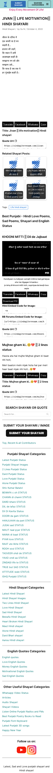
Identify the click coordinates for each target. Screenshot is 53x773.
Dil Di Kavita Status (13, 511)
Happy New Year (11, 730)
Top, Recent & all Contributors (19, 442)
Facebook (20, 124)
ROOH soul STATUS (13, 548)
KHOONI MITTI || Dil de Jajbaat (24, 237)
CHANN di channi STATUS (16, 497)
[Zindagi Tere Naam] (5, 4)
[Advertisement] (26, 98)
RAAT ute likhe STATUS (15, 543)
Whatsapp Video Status (15, 692)
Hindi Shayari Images (14, 598)
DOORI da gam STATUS (15, 515)
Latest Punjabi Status (14, 459)
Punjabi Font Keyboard (14, 720)
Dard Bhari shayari (12, 635)
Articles (6, 697)
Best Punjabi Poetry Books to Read (21, 716)
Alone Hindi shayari (13, 630)
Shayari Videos (10, 706)
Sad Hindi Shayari (12, 612)
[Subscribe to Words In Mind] (21, 753)
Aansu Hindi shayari (13, 640)
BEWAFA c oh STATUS (14, 492)
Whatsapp (33, 124)
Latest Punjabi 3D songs (15, 725)
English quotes (10, 657)
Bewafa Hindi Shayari (14, 616)
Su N (22, 29)
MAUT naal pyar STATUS (16, 529)
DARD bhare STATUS (13, 501)
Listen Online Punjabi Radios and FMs (23, 711)
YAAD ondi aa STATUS (14, 557)
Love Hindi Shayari (12, 607)
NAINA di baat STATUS (15, 534)
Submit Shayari (18, 4)
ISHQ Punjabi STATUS (14, 576)
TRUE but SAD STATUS (15, 567)
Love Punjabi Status (13, 478)
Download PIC (10, 301)
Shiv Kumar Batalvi (12, 487)
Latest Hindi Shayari (13, 593)
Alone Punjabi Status (13, 483)
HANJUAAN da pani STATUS (18, 520)
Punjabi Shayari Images (15, 464)
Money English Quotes (14, 666)
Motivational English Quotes (17, 671)
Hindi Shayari (8, 29)
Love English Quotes (13, 661)
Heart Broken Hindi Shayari (17, 621)
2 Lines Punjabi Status (14, 469)
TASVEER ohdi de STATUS (17, 553)
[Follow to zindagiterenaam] (31, 753)
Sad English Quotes (13, 675)
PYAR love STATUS (12, 539)
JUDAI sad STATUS (13, 525)
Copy (43, 124)
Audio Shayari (10, 702)
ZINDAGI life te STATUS (15, 562)
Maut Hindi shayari (12, 626)
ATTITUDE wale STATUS (15, 571)
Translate (8, 124)
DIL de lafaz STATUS (13, 506)
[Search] (47, 414)
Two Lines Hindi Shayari (15, 602)
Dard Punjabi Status (13, 474)
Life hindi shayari (18, 207)
